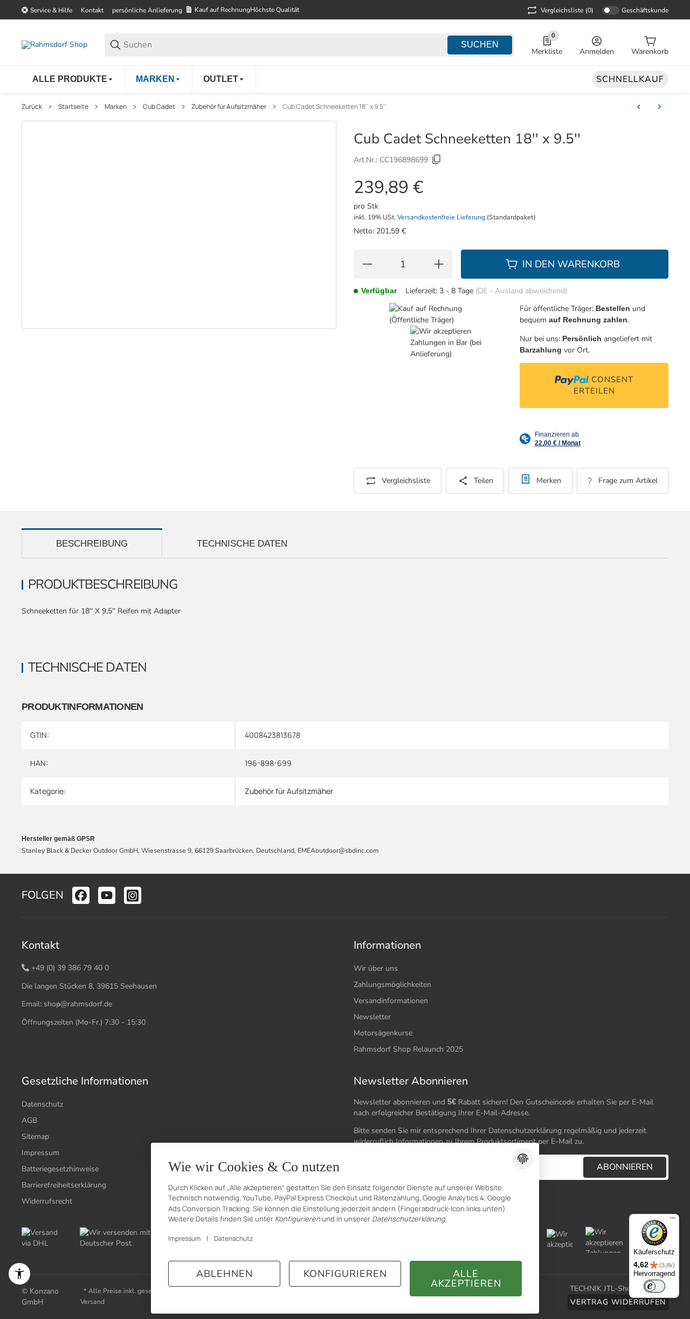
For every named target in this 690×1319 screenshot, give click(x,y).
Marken (116, 106)
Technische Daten (242, 543)
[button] (659, 895)
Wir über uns (376, 968)
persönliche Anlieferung (147, 10)
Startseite (73, 106)
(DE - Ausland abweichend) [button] (521, 291)
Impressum (184, 1238)
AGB (29, 1120)
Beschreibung (92, 543)
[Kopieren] (436, 159)
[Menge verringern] (367, 264)
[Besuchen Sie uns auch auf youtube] (106, 895)
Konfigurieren (345, 1273)
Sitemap (35, 1136)
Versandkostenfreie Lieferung (442, 217)
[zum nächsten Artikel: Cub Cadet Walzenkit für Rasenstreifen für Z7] (659, 107)
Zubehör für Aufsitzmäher (228, 106)
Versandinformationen (391, 1001)
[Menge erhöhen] (439, 264)
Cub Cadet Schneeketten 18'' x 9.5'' (334, 106)
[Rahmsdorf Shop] (54, 44)
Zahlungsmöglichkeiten (392, 984)
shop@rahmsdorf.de (78, 1004)
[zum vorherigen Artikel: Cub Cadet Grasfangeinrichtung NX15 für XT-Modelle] (639, 107)
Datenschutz (42, 1104)
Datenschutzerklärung (525, 1130)
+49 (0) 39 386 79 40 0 (70, 968)
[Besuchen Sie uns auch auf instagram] (132, 895)
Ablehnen (224, 1273)
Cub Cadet (159, 106)
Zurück (32, 106)
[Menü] (672, 1220)
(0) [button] (567, 10)
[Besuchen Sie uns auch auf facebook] (80, 895)
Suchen (480, 44)
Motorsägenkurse (383, 1033)
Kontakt (92, 10)
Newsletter (372, 1017)
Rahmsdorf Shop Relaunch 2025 (408, 1049)
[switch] (654, 1286)
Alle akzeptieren (466, 1278)
